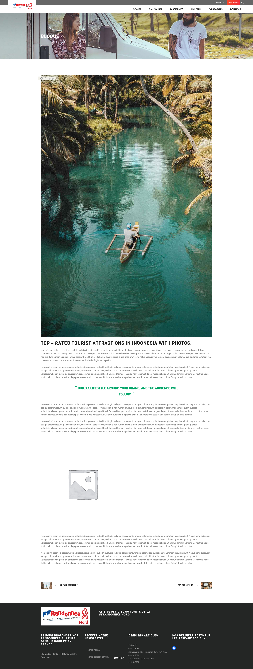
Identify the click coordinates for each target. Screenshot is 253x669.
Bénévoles (220, 3)
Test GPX (132, 645)
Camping (49, 78)
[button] (242, 2)
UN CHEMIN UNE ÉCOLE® (141, 658)
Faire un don (233, 3)
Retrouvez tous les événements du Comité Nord (147, 651)
